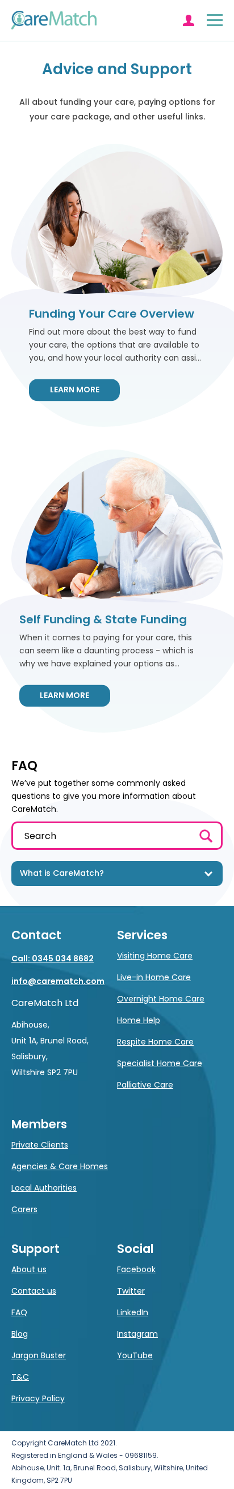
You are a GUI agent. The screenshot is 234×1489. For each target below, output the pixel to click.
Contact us (33, 1291)
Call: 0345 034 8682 (52, 958)
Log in (189, 20)
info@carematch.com (58, 981)
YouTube (135, 1355)
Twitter (131, 1291)
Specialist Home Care (159, 1063)
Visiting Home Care (155, 955)
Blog (19, 1334)
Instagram (137, 1334)
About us (29, 1269)
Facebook (136, 1269)
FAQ (19, 1312)
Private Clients (39, 1144)
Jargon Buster (38, 1355)
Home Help (138, 1020)
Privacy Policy (38, 1398)
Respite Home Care (155, 1041)
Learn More (74, 389)
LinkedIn (132, 1312)
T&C (20, 1377)
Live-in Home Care (154, 977)
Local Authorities (44, 1187)
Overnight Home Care (160, 998)
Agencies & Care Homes (59, 1166)
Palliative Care (145, 1084)
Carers (24, 1209)
